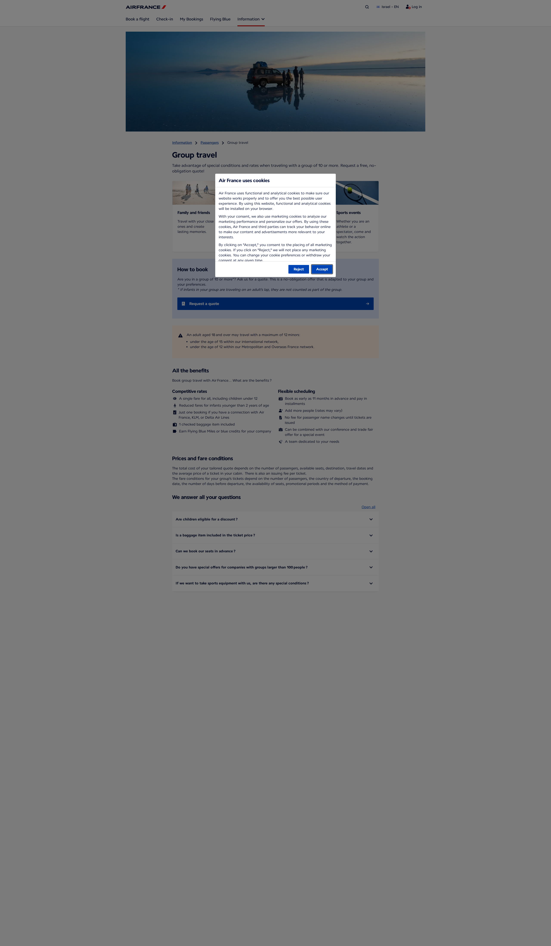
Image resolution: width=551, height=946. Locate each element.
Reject (299, 269)
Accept (322, 269)
